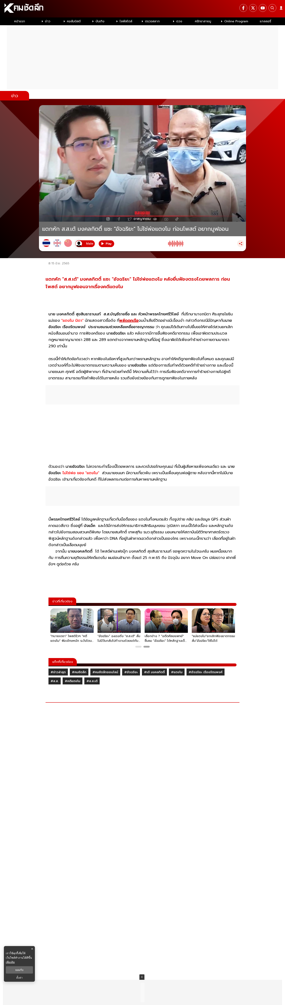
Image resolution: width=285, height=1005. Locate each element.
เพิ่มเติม (10, 962)
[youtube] (263, 8)
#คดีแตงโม (72, 681)
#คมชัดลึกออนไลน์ (105, 672)
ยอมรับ (19, 969)
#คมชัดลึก (79, 672)
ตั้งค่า (19, 977)
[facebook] (243, 8)
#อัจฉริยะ (131, 672)
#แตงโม (176, 672)
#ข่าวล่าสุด (58, 672)
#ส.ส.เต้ (92, 681)
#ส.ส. (55, 681)
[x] (253, 8)
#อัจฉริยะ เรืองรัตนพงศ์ (205, 672)
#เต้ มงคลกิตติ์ (154, 672)
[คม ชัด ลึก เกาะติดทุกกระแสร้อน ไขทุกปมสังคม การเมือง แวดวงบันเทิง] (142, 8)
